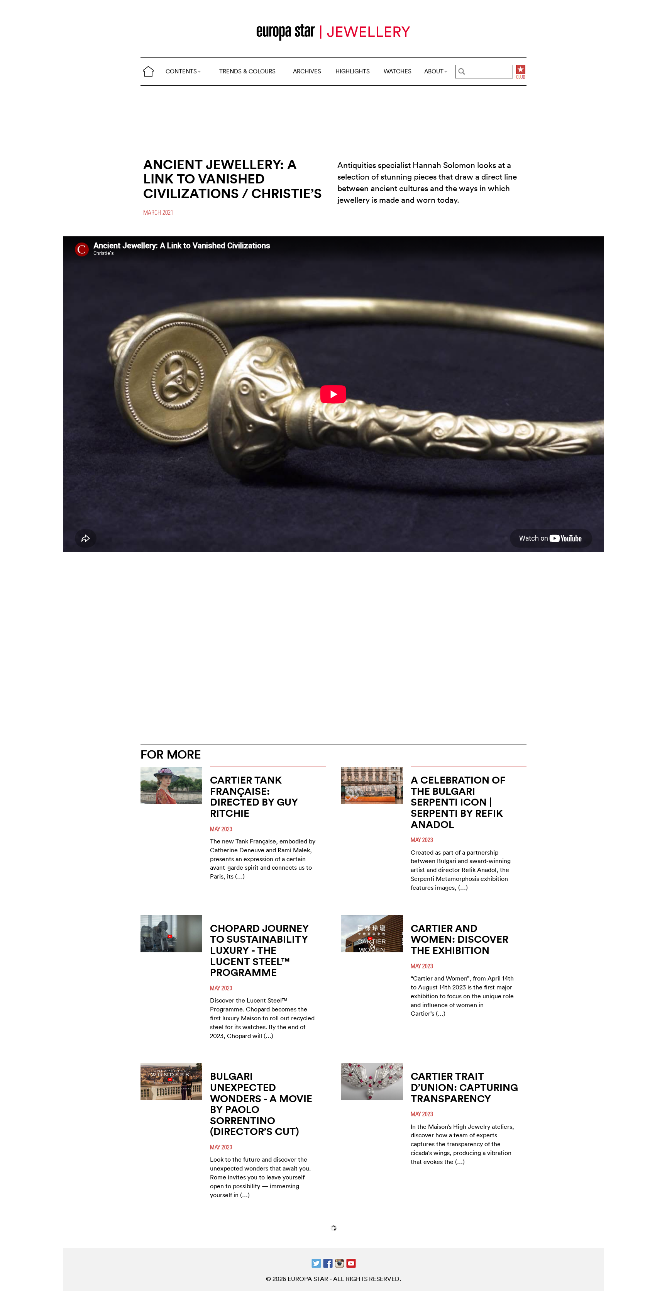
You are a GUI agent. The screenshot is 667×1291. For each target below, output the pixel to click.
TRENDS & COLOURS (247, 71)
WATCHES (397, 71)
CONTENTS (181, 71)
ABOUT (434, 71)
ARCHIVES (307, 71)
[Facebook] (328, 1262)
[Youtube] (351, 1262)
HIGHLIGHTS (352, 71)
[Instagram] (339, 1262)
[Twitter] (316, 1262)
